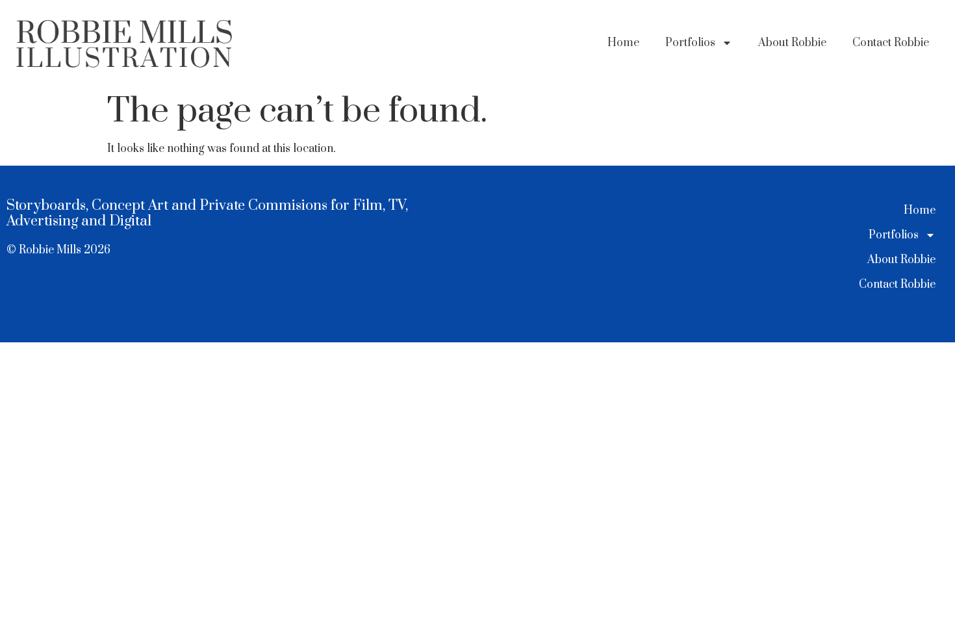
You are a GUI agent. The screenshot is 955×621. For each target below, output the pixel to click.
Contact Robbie (890, 43)
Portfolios (690, 43)
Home (623, 43)
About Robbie (792, 43)
